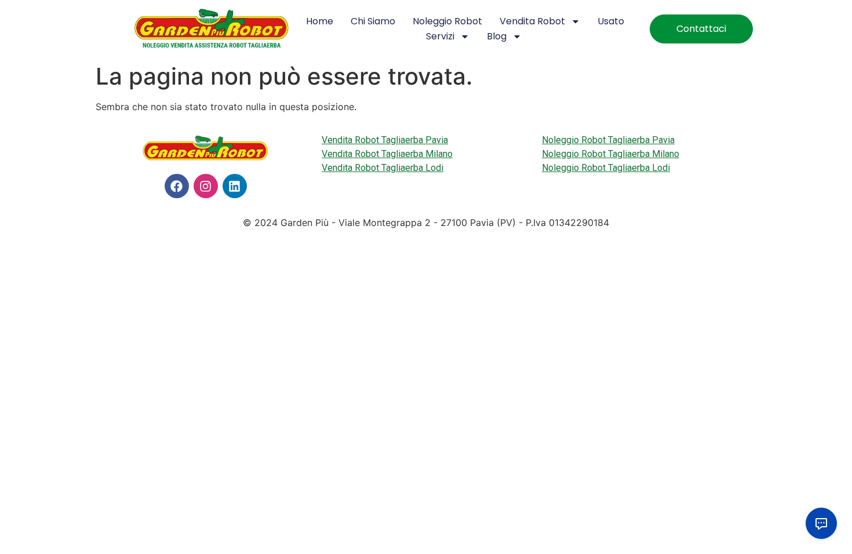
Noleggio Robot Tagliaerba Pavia (608, 139)
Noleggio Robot (447, 21)
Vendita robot (532, 21)
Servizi (440, 36)
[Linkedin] (235, 186)
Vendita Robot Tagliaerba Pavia (385, 139)
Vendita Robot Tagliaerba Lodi (382, 167)
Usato (611, 21)
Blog (497, 36)
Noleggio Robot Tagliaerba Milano (610, 153)
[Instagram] (206, 186)
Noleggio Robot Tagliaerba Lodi (606, 167)
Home (319, 21)
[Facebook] (177, 186)
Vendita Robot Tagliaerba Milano (387, 153)
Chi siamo (373, 21)
